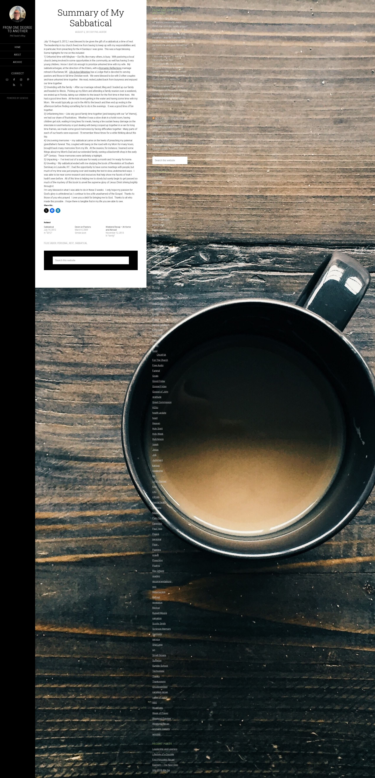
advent (155, 203)
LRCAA (155, 497)
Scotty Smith (159, 623)
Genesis (24, 98)
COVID (155, 287)
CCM (154, 250)
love (154, 486)
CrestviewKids (159, 298)
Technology (158, 671)
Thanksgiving (159, 681)
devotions (157, 303)
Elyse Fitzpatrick (160, 324)
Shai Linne (157, 644)
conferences (158, 277)
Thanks (156, 676)
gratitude (156, 397)
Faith (154, 340)
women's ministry (161, 729)
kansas (156, 465)
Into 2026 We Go (161, 770)
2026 (155, 192)
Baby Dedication (160, 219)
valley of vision (159, 697)
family (155, 345)
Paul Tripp (157, 528)
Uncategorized (159, 686)
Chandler (156, 256)
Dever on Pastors (83, 227)
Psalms (156, 565)
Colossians (158, 266)
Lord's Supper (159, 481)
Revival (156, 607)
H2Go (155, 407)
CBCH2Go (157, 245)
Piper (155, 544)
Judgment (157, 460)
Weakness (157, 708)
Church (155, 261)
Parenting (157, 523)
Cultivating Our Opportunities (166, 135)
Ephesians (157, 330)
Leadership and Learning (164, 749)
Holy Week (157, 433)
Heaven (156, 423)
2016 (155, 187)
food (154, 351)
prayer (155, 555)
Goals (155, 376)
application (158, 214)
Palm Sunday (159, 518)
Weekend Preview (161, 718)
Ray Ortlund (158, 571)
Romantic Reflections (110, 68)
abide (155, 198)
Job (154, 455)
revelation (157, 602)
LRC (154, 491)
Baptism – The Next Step (165, 765)
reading (156, 576)
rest (71, 243)
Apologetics (158, 208)
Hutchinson (158, 439)
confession (158, 282)
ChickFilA (161, 354)
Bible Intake (158, 224)
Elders (155, 319)
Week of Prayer (160, 713)
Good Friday (158, 381)
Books (155, 235)
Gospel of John (160, 391)
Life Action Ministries (79, 72)
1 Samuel (157, 182)
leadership (157, 470)
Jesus (155, 449)
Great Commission (162, 402)
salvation (157, 618)
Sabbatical (49, 227)
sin (153, 650)
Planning (156, 549)
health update (159, 412)
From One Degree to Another (17, 29)
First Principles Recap (163, 759)
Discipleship (158, 308)
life (153, 476)
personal (62, 243)
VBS (154, 702)
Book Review (159, 229)
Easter (155, 314)
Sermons (157, 634)
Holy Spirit (157, 428)
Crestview (157, 293)
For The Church (160, 360)
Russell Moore (159, 613)
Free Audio (157, 365)
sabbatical (81, 243)
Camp (155, 240)
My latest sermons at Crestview (170, 120)
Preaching (157, 560)
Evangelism (158, 335)
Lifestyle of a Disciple (163, 754)
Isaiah (155, 444)
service (156, 639)
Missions (156, 507)
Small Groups (159, 655)
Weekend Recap (160, 723)
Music (155, 513)
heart (155, 418)
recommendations (161, 581)
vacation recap (160, 692)
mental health (159, 502)
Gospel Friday (159, 386)
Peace (155, 534)
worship (156, 734)
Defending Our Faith (162, 126)
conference (158, 272)
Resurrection (158, 592)
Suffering (156, 660)
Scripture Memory (161, 628)
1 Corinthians (159, 177)
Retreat (156, 597)
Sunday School (160, 665)
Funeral (156, 370)
